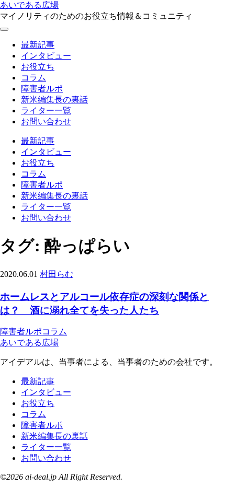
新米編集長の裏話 (54, 99)
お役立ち (37, 66)
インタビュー (46, 55)
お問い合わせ (46, 121)
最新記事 (37, 44)
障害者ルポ (42, 88)
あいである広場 (29, 5)
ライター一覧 (46, 110)
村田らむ (56, 274)
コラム (33, 77)
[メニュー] (4, 29)
